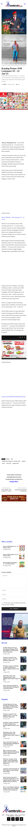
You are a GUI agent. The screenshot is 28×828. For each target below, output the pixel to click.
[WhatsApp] (18, 88)
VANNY (4, 84)
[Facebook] (8, 88)
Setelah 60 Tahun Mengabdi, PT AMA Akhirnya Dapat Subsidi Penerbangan (11, 770)
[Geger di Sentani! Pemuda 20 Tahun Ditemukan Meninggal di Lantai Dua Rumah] (23, 688)
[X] (11, 88)
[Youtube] (21, 819)
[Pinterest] (15, 88)
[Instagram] (13, 819)
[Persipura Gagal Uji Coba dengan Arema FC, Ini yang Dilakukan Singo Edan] (23, 659)
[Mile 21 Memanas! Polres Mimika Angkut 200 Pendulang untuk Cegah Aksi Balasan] (23, 753)
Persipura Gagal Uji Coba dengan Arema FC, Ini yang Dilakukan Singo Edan (10, 659)
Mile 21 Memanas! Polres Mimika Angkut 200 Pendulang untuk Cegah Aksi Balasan (11, 752)
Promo (3, 463)
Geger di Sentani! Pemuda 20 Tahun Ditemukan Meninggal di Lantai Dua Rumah (11, 687)
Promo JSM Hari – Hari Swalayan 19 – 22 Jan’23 (6, 490)
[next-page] (7, 693)
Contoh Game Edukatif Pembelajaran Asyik (13, 396)
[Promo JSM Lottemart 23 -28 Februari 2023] (22, 556)
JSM (12, 459)
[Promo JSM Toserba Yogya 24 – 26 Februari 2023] (22, 564)
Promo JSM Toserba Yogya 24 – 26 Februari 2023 (10, 563)
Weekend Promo (16, 463)
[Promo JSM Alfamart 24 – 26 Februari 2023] (22, 548)
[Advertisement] (14, 126)
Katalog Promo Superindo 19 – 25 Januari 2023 (20, 490)
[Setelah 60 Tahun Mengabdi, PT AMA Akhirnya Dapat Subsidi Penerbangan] (23, 771)
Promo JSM (8, 463)
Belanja (7, 459)
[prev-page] (4, 693)
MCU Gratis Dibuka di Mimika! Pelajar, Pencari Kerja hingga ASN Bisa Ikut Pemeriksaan (11, 788)
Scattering (4, 65)
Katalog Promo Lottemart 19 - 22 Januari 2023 (11, 461)
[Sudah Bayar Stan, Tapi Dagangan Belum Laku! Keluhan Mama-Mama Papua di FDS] (23, 678)
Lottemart (23, 461)
